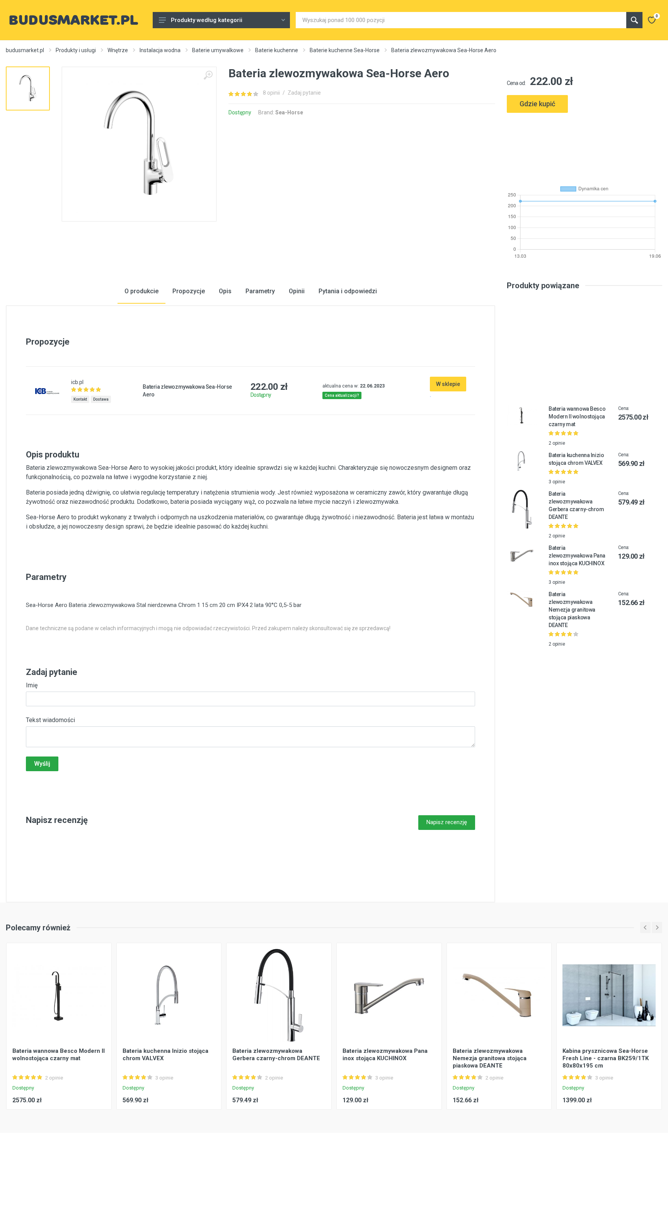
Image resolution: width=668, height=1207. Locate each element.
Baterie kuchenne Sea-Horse (345, 50)
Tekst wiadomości (50, 720)
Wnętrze (117, 50)
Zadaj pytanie (304, 93)
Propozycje (188, 291)
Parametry (260, 291)
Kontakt (80, 399)
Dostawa (101, 399)
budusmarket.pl (25, 50)
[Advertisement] (584, 146)
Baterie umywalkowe (218, 50)
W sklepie (448, 384)
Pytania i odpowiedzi (348, 291)
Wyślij (42, 763)
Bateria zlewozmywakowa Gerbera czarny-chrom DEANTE (276, 1054)
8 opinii (271, 93)
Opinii (297, 291)
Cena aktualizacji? (342, 395)
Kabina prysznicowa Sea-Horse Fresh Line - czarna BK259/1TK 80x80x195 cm (605, 1058)
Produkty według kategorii (206, 20)
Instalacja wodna (160, 50)
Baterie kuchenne (276, 50)
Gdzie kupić (537, 104)
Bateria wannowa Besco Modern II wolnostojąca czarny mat (577, 416)
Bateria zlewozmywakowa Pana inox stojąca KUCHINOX (577, 555)
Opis (225, 291)
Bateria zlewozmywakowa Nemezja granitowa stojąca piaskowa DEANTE (572, 609)
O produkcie (141, 291)
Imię (31, 685)
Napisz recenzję (446, 822)
